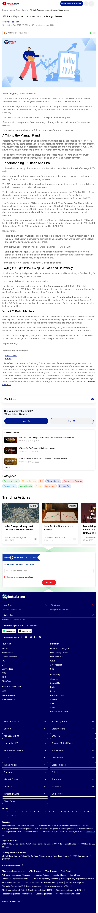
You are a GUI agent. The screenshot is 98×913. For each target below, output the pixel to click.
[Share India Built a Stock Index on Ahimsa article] (74, 539)
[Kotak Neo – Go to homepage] (10, 3)
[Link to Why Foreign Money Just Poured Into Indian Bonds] (20, 523)
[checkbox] (5, 577)
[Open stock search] (86, 3)
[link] (25, 604)
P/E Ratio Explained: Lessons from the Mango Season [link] (49, 10)
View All (7, 467)
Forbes (8, 358)
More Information (9, 901)
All (15, 816)
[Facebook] (40, 637)
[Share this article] (94, 33)
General (25, 10)
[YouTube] (26, 637)
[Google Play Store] (9, 631)
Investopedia (11, 355)
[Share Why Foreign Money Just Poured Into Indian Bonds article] (35, 539)
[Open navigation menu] (91, 3)
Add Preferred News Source (18, 33)
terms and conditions (24, 577)
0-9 (11, 816)
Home (4, 10)
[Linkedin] (35, 637)
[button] (71, 3)
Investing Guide (14, 10)
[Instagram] (31, 637)
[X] (21, 637)
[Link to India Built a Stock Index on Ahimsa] (60, 523)
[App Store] (25, 631)
